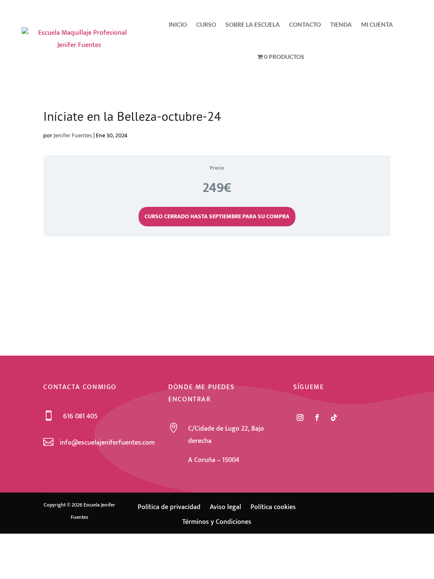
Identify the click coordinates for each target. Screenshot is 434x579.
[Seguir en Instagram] (300, 417)
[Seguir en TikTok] (334, 417)
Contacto (305, 24)
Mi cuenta (377, 24)
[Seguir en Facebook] (317, 417)
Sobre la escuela (252, 24)
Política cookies (273, 508)
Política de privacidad (169, 508)
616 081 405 (80, 416)
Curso (206, 24)
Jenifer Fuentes (72, 135)
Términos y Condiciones (216, 523)
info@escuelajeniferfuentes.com (107, 442)
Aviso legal (225, 508)
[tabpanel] (216, 257)
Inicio (178, 24)
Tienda (341, 24)
